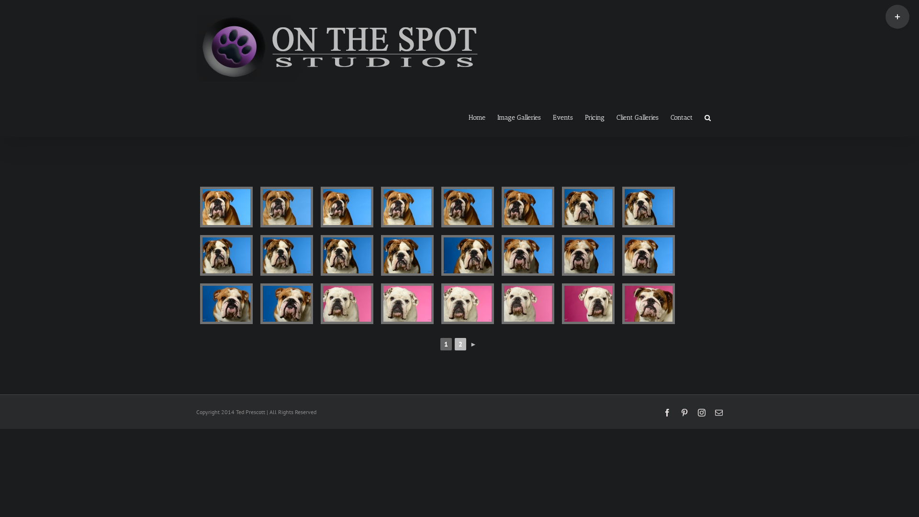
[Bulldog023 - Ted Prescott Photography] (588, 304)
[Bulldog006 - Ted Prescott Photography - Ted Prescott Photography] (528, 207)
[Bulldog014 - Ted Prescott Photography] (528, 255)
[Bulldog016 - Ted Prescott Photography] (648, 255)
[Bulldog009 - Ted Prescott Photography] (226, 255)
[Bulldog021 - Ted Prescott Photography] (468, 304)
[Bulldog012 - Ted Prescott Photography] (407, 255)
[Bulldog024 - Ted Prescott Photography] (648, 304)
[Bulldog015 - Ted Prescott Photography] (588, 255)
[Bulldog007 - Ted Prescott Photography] (588, 207)
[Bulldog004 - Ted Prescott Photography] (407, 207)
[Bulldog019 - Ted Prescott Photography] (347, 304)
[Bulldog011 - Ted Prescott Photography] (347, 255)
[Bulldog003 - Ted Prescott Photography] (347, 207)
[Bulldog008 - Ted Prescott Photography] (648, 207)
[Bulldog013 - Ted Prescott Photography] (468, 255)
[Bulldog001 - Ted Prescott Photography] (226, 207)
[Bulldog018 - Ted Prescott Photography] (287, 304)
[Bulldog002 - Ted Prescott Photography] (287, 207)
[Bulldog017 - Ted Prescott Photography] (226, 304)
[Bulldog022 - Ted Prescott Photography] (528, 304)
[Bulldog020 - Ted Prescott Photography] (407, 304)
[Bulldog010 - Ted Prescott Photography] (287, 255)
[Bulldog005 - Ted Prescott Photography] (468, 207)
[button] (708, 116)
